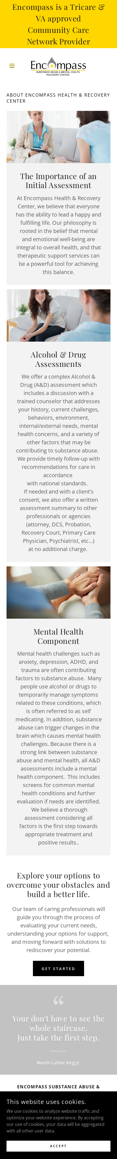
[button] (14, 65)
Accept (58, 1146)
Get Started (58, 968)
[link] (58, 66)
